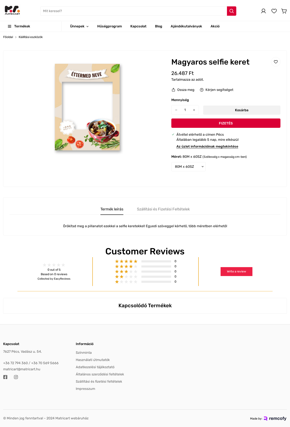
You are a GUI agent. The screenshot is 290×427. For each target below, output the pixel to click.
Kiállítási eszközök (31, 37)
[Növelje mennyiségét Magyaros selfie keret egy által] (194, 109)
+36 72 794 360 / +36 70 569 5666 (31, 363)
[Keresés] (231, 11)
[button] (284, 11)
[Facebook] (5, 377)
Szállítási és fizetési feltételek (99, 381)
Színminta (84, 353)
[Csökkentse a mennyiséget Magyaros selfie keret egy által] (176, 109)
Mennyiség (180, 100)
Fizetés (226, 123)
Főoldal (8, 37)
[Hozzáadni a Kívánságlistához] (275, 61)
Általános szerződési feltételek (100, 374)
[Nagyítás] (156, 66)
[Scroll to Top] (282, 404)
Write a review (236, 271)
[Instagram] (16, 377)
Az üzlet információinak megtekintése (207, 146)
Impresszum (85, 389)
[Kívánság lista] (274, 11)
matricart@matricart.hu (21, 369)
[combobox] (138, 11)
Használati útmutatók (93, 360)
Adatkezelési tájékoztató (95, 367)
